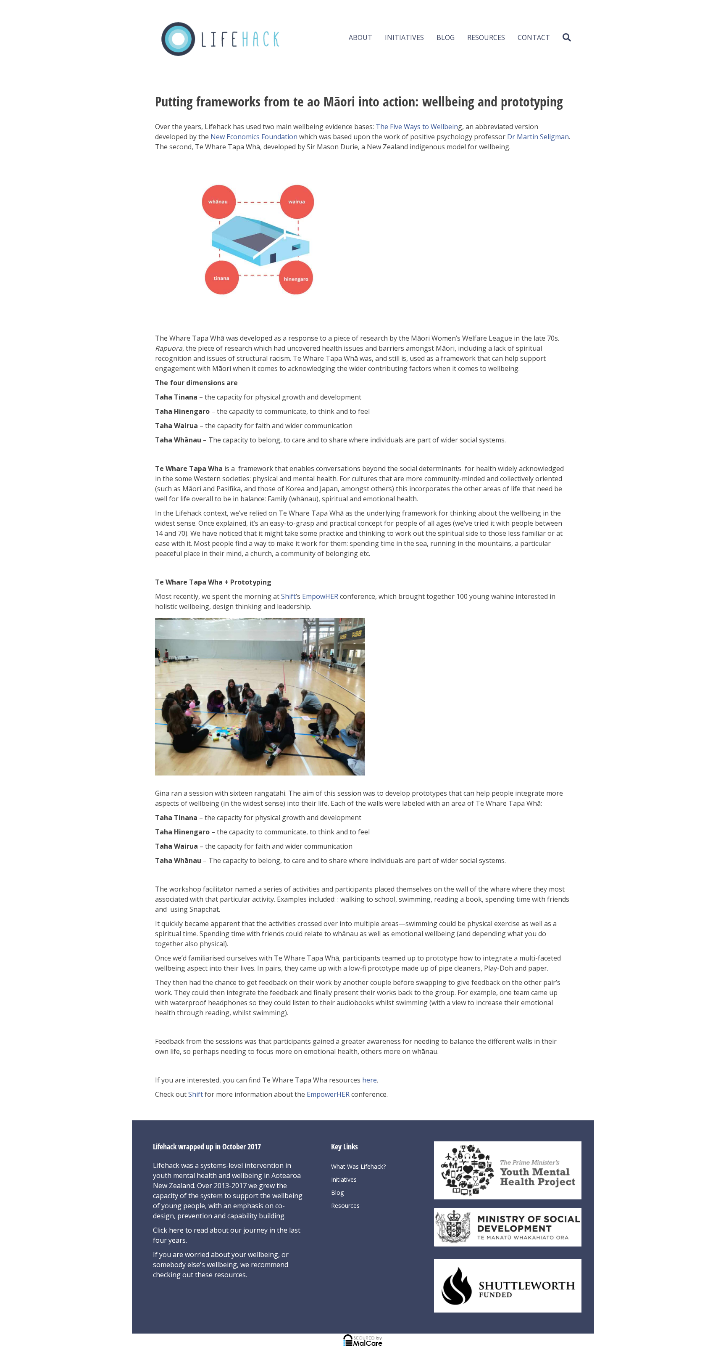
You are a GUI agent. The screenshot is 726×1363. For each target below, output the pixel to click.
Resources (486, 37)
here (369, 1080)
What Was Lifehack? (358, 1166)
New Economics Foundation (253, 136)
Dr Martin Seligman (538, 136)
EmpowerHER (328, 1094)
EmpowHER (320, 596)
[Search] (563, 37)
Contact (534, 37)
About (360, 37)
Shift (288, 596)
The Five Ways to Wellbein (417, 126)
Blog (446, 37)
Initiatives (404, 37)
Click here (169, 1230)
